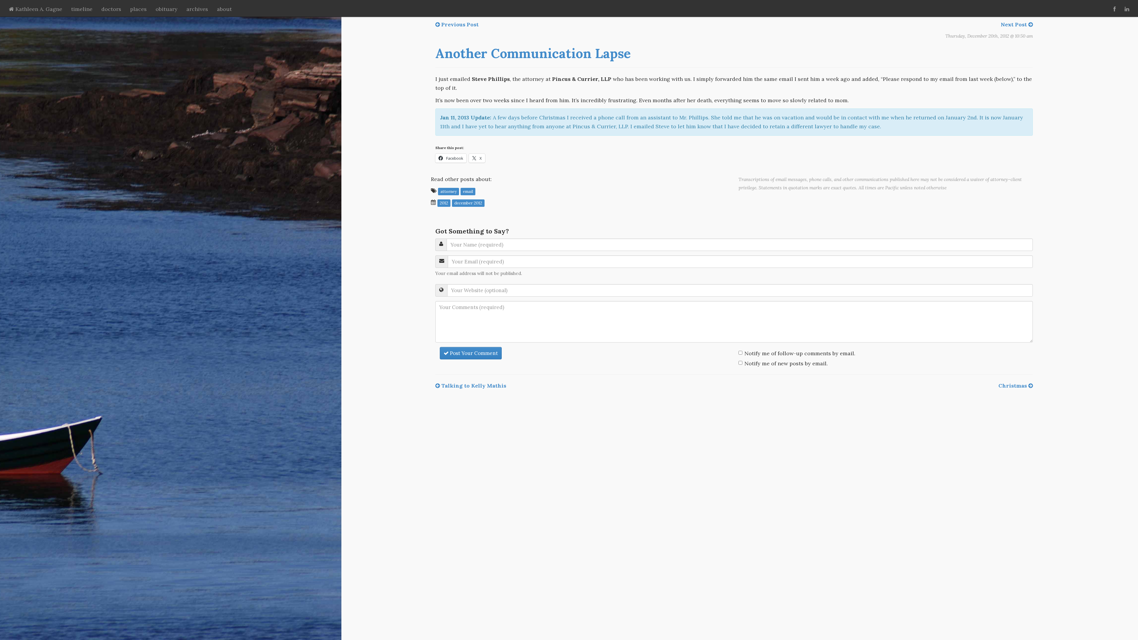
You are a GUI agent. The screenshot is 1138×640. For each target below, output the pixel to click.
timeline (81, 9)
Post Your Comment (473, 353)
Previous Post (459, 24)
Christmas (1013, 385)
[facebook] (1114, 8)
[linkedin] (1127, 8)
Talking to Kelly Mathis (473, 385)
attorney (448, 191)
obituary (167, 9)
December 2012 (468, 202)
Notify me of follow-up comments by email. (799, 353)
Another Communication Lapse (533, 53)
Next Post (1014, 24)
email (468, 191)
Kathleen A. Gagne (38, 9)
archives (197, 9)
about (224, 9)
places (138, 9)
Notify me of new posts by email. (786, 363)
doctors (111, 9)
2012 (444, 202)
